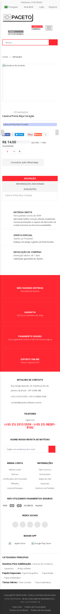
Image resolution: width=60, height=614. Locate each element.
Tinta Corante (25, 582)
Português (13, 7)
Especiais (45, 483)
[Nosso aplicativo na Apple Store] (18, 545)
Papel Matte (47, 573)
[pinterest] (30, 525)
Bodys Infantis (24, 568)
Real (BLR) (28, 7)
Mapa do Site (45, 478)
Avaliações (30, 189)
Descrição (30, 178)
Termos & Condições (18, 610)
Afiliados (15, 483)
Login (41, 7)
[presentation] (2, 132)
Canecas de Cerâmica (42, 563)
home (5, 57)
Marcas (15, 474)
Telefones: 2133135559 (31, 2)
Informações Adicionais (30, 183)
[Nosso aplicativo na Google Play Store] (41, 545)
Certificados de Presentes (15, 478)
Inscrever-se (51, 449)
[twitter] (15, 525)
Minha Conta (15, 469)
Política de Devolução (41, 610)
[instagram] (37, 525)
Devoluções (45, 474)
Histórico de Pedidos (45, 488)
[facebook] (23, 525)
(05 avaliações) (21, 112)
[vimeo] (45, 525)
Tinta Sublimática (43, 582)
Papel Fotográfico (30, 573)
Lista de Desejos (15, 488)
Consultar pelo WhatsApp (24, 162)
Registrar (53, 7)
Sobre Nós (17, 607)
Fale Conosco (45, 469)
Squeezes (9, 568)
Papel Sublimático (12, 577)
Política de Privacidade (35, 607)
